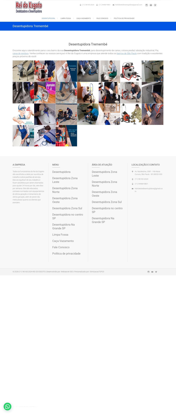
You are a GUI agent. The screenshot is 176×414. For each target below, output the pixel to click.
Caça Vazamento (84, 18)
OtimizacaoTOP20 (97, 272)
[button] (7, 406)
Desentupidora (48, 18)
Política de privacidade (124, 18)
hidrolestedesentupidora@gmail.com (128, 5)
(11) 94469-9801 (105, 5)
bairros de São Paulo (127, 53)
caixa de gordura (20, 53)
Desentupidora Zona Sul (67, 208)
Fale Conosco (102, 18)
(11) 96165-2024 (88, 5)
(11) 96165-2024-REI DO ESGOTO (32, 272)
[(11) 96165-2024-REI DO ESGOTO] (30, 7)
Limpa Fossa (66, 18)
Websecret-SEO (67, 272)
